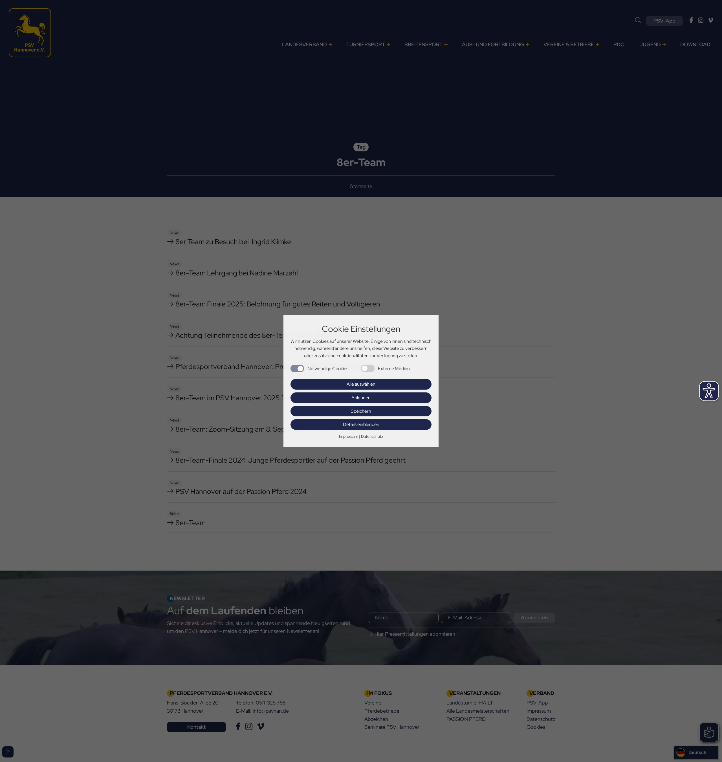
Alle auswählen (361, 384)
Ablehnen (361, 398)
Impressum (348, 436)
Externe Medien (394, 369)
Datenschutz (372, 436)
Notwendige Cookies (327, 369)
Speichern (361, 411)
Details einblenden (361, 425)
